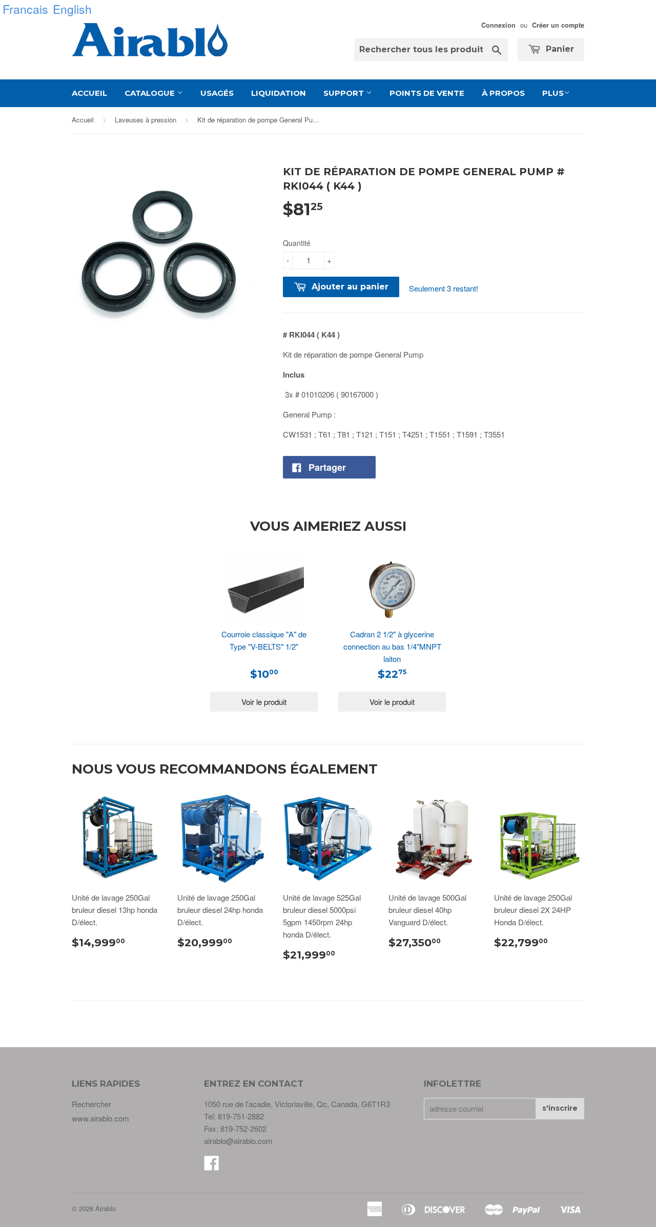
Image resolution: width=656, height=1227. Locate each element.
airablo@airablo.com (238, 1140)
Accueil (89, 93)
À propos (503, 93)
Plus (553, 93)
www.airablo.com (100, 1118)
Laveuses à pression (145, 119)
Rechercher (91, 1103)
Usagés (217, 93)
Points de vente (426, 93)
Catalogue (151, 93)
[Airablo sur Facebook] (211, 1165)
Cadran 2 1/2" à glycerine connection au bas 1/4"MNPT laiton (392, 646)
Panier (558, 49)
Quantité (297, 243)
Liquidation (278, 93)
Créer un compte (558, 25)
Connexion (498, 25)
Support (344, 93)
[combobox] (431, 49)
